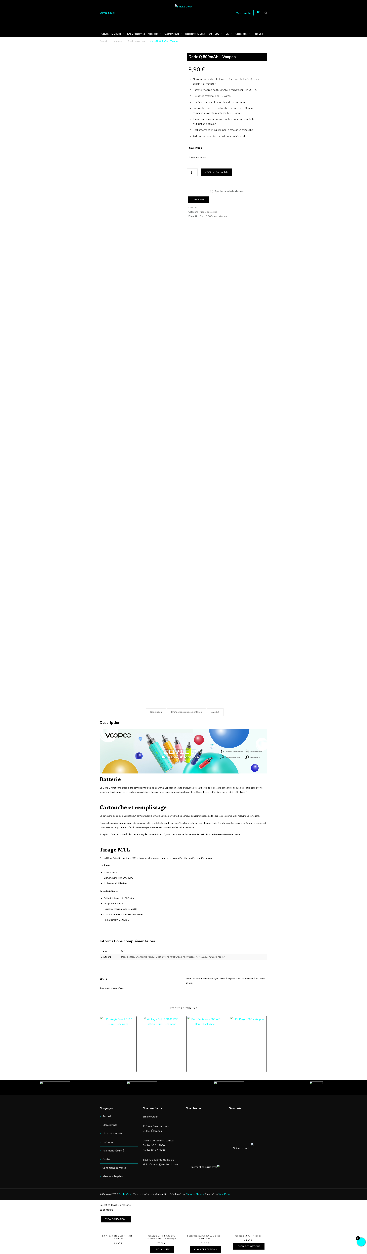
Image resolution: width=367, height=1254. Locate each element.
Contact (107, 1159)
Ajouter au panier (216, 172)
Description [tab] (156, 712)
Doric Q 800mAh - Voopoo (213, 216)
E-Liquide (116, 33)
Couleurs (195, 148)
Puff (210, 33)
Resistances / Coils (195, 33)
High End (258, 33)
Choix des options (119, 1037)
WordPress (224, 1194)
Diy (227, 33)
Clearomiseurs (171, 33)
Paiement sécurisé (113, 1150)
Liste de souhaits (112, 1133)
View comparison (115, 1219)
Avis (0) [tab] (215, 712)
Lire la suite (162, 1249)
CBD (217, 33)
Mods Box (153, 33)
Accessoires (241, 33)
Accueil (105, 33)
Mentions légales (113, 1176)
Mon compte (243, 13)
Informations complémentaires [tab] (186, 712)
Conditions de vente (114, 1168)
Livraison (108, 1142)
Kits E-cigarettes (136, 33)
